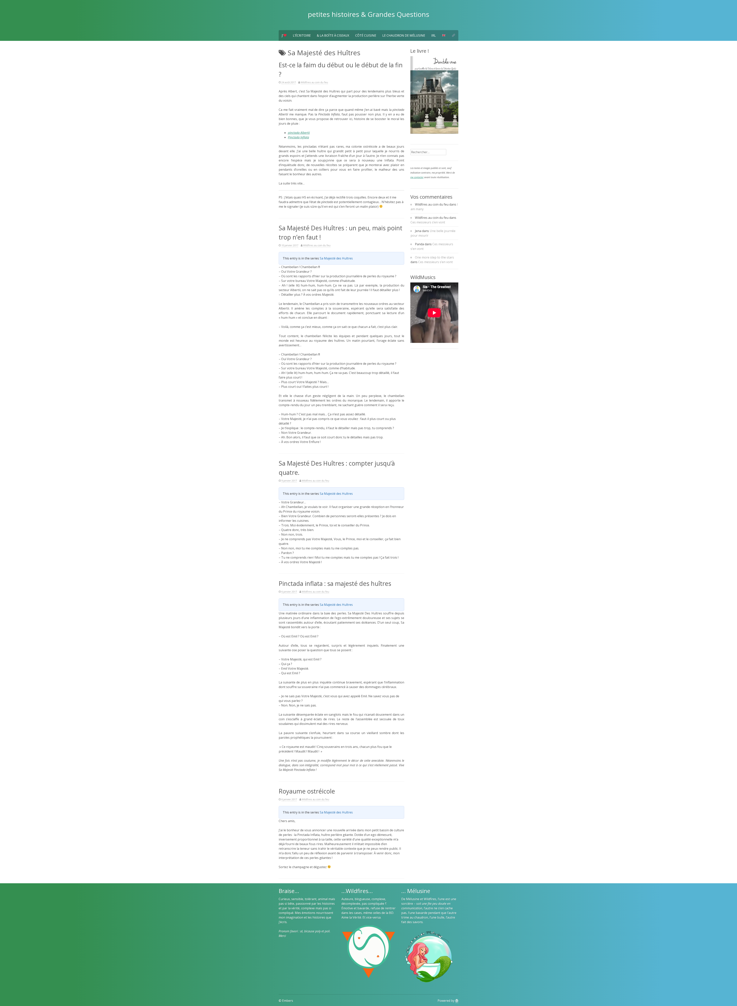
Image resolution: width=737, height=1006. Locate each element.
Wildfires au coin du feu (314, 82)
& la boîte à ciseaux (333, 35)
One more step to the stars (434, 257)
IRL (433, 35)
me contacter (417, 177)
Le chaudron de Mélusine (403, 35)
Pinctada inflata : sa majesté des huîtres (335, 583)
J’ (282, 35)
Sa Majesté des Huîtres (336, 258)
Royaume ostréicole (307, 791)
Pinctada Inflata (298, 137)
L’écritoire (302, 35)
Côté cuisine (365, 35)
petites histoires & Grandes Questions (368, 14)
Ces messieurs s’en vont (428, 222)
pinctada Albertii (299, 133)
